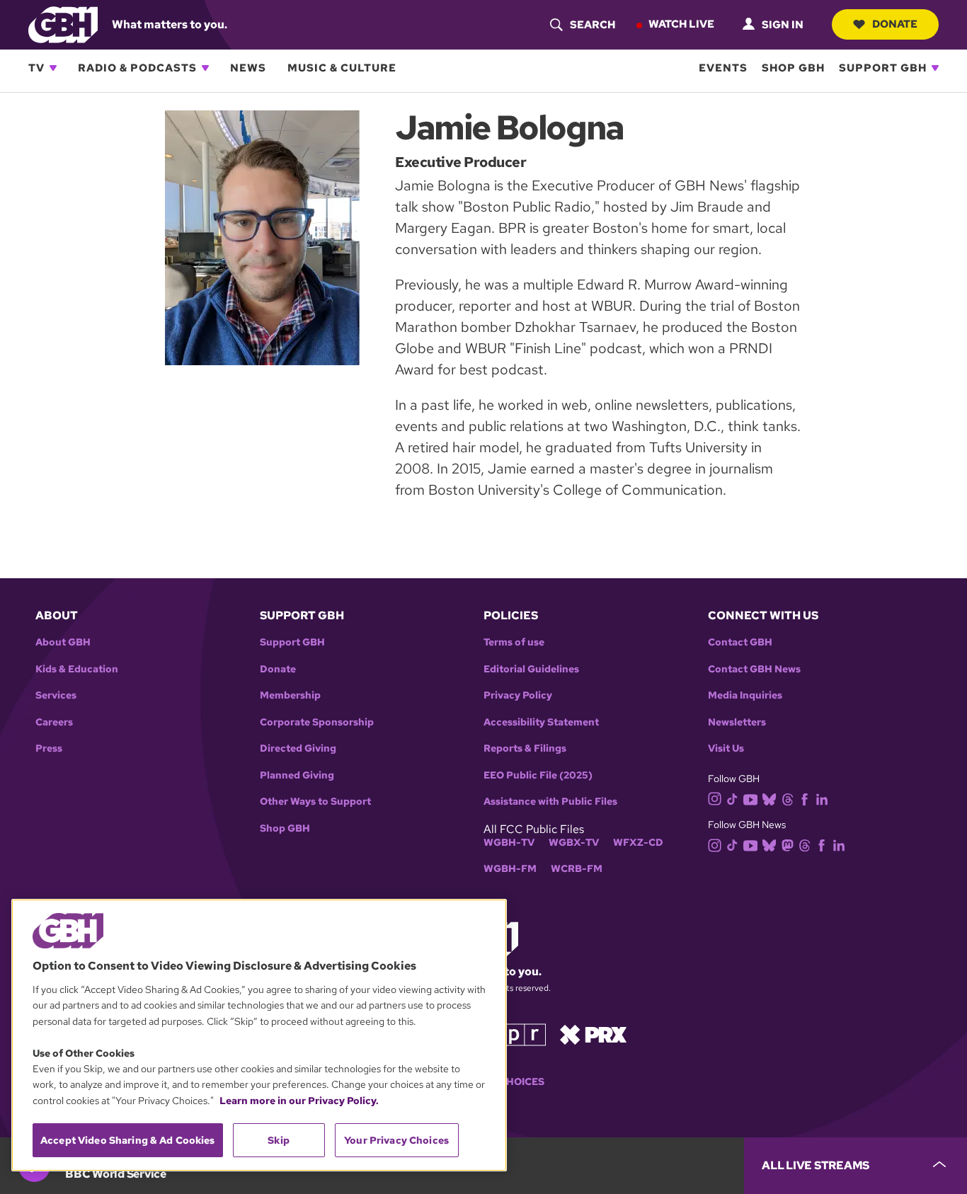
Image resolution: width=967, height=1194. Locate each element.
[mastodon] (788, 844)
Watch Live (681, 24)
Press (48, 748)
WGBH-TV (508, 843)
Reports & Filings (524, 748)
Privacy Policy (517, 695)
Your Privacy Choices (396, 1140)
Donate (894, 24)
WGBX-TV (574, 843)
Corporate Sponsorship (317, 722)
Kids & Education (76, 669)
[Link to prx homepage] (593, 1033)
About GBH (63, 642)
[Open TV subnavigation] (53, 67)
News (248, 68)
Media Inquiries (745, 695)
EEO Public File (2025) (538, 775)
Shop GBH (793, 68)
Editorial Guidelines (531, 669)
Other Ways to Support (315, 802)
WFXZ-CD (638, 843)
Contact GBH (740, 642)
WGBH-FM (510, 869)
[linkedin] (822, 798)
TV (36, 68)
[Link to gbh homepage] (63, 23)
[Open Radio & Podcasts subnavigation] (205, 67)
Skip (279, 1140)
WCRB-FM (576, 869)
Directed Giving (298, 748)
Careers (54, 722)
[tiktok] (732, 798)
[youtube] (750, 798)
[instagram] (715, 798)
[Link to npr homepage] (514, 1033)
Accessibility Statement (541, 722)
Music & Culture (341, 68)
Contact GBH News (754, 669)
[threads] (788, 798)
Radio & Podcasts (137, 68)
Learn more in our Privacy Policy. (299, 1100)
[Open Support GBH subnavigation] (935, 67)
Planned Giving (297, 775)
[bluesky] (769, 798)
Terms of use (513, 642)
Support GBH (883, 68)
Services (55, 695)
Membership (290, 695)
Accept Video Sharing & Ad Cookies (127, 1140)
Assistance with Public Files (550, 802)
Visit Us (726, 748)
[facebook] (805, 798)
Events (723, 68)
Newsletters (737, 722)
